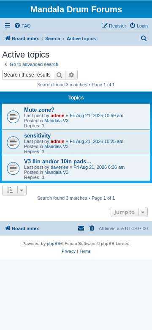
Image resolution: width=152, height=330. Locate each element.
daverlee (59, 167)
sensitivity (37, 135)
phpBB (53, 243)
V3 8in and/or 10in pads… (58, 161)
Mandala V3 (56, 120)
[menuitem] (22, 26)
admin (58, 115)
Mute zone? (39, 110)
